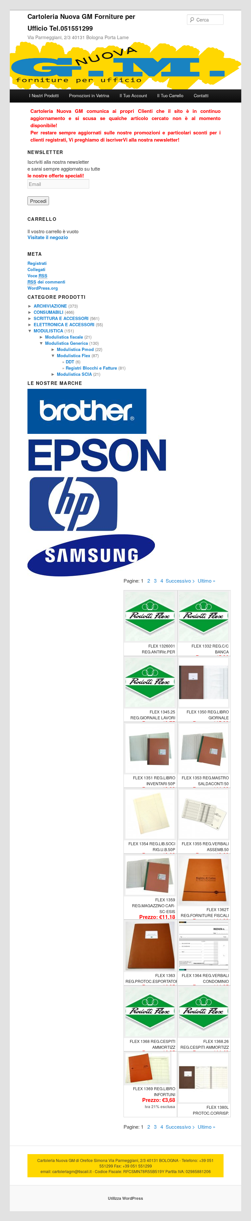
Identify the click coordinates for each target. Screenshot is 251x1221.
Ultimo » (206, 580)
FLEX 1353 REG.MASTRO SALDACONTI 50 (205, 780)
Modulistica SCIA (74, 374)
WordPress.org (42, 288)
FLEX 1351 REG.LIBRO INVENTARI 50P (154, 780)
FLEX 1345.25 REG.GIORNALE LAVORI (152, 714)
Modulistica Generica (66, 343)
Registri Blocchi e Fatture (91, 368)
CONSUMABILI (48, 312)
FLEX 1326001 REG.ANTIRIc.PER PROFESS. (158, 651)
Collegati (36, 269)
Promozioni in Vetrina (89, 95)
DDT (70, 362)
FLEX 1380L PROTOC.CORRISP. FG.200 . (211, 1113)
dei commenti (46, 282)
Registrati (37, 263)
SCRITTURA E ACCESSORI (61, 318)
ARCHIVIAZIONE (50, 306)
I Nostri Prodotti (44, 95)
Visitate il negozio (47, 237)
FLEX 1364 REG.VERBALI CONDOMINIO (205, 978)
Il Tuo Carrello (170, 95)
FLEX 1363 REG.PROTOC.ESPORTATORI (153, 978)
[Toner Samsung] (91, 575)
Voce (37, 275)
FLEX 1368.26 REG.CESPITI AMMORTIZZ (204, 1044)
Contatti (201, 95)
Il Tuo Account (133, 95)
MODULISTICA (48, 331)
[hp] (73, 531)
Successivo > (180, 580)
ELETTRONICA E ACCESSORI (64, 324)
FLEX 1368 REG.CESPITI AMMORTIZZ (152, 1044)
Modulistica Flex (73, 355)
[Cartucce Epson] (97, 472)
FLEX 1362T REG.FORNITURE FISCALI (205, 912)
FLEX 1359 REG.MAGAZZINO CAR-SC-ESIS (153, 905)
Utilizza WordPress (125, 1198)
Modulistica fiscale (64, 337)
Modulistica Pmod (75, 349)
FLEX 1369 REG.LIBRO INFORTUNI (154, 1091)
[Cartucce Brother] (86, 432)
